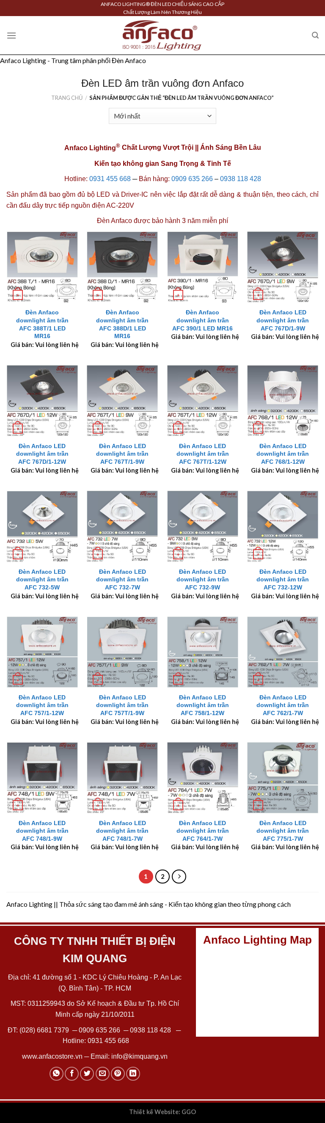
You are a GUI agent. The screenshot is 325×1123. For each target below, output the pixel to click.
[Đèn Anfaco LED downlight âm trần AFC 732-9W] (203, 526)
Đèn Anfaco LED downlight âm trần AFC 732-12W (282, 579)
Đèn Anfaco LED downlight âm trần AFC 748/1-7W (122, 831)
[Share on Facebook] (72, 1074)
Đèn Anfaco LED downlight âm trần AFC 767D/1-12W (42, 454)
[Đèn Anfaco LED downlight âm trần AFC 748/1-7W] (122, 778)
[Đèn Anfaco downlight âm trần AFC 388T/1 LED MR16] (42, 267)
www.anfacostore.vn (52, 1056)
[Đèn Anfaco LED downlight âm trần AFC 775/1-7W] (283, 778)
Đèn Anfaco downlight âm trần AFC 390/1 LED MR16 (202, 320)
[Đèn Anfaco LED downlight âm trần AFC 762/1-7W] (283, 652)
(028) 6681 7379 (45, 1030)
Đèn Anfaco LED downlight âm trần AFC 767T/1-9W (122, 454)
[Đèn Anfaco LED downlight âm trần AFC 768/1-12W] (283, 401)
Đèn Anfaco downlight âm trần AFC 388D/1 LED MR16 (122, 324)
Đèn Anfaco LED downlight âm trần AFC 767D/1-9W (282, 320)
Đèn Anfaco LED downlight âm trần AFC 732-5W (42, 579)
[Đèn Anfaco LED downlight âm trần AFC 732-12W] (283, 526)
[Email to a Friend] (103, 1074)
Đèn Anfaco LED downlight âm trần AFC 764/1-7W (202, 831)
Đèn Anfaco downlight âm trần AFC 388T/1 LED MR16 (42, 324)
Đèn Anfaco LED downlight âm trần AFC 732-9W (202, 579)
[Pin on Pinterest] (118, 1074)
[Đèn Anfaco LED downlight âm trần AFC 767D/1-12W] (42, 401)
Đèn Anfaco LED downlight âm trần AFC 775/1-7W (282, 831)
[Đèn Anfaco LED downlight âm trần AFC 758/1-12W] (203, 652)
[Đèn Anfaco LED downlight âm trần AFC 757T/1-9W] (122, 652)
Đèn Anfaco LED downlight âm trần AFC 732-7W (122, 579)
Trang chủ (67, 97)
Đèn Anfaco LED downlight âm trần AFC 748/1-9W (42, 831)
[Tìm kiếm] (315, 35)
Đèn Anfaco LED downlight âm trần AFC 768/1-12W (282, 454)
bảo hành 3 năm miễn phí (190, 220)
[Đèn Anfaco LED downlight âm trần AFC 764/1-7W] (203, 778)
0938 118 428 (240, 178)
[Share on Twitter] (87, 1074)
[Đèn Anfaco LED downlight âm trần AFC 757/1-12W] (42, 652)
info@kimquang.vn (139, 1056)
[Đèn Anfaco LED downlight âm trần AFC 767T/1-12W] (203, 401)
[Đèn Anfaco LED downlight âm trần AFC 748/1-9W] (42, 778)
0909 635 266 (192, 178)
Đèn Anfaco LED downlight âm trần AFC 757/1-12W (42, 705)
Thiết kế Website (154, 1111)
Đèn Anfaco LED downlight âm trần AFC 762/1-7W (282, 705)
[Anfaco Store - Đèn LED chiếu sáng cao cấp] (162, 35)
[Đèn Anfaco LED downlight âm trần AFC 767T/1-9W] (122, 401)
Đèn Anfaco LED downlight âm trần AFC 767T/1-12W (202, 454)
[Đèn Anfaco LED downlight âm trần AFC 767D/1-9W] (283, 267)
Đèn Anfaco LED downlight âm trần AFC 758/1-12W (202, 705)
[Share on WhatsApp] (56, 1074)
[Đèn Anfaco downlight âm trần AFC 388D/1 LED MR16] (122, 267)
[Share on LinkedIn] (133, 1074)
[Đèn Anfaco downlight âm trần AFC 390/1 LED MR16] (203, 267)
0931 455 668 (110, 178)
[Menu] (11, 35)
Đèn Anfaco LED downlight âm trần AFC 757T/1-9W (122, 705)
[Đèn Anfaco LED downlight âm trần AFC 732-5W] (42, 526)
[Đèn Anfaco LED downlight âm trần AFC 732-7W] (122, 526)
